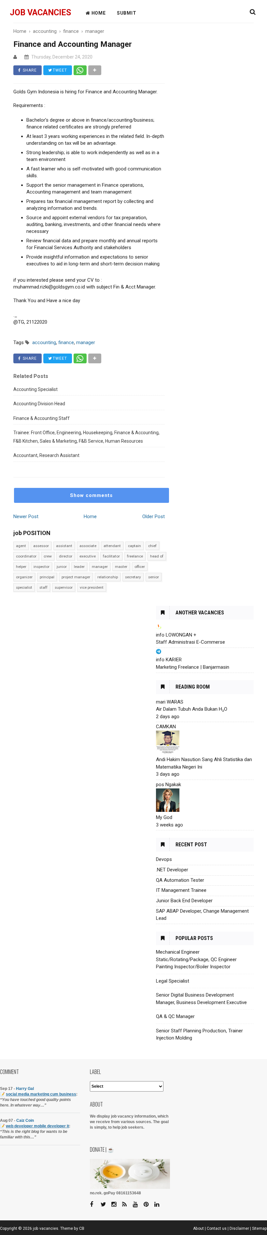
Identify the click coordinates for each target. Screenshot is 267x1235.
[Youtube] (138, 1204)
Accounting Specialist (35, 389)
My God (164, 817)
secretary (133, 577)
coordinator (26, 556)
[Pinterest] (148, 1204)
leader (79, 566)
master (121, 566)
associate (87, 546)
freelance (135, 556)
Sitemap (259, 1228)
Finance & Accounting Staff (41, 418)
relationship (107, 577)
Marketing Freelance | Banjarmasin (192, 667)
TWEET (59, 70)
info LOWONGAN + (176, 635)
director (65, 556)
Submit (126, 13)
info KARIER (169, 660)
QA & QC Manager (175, 1016)
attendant (112, 546)
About (198, 1228)
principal (47, 577)
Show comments (91, 495)
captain (134, 546)
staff (43, 587)
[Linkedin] (159, 1204)
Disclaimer (239, 1228)
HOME (98, 13)
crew (48, 556)
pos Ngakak (168, 784)
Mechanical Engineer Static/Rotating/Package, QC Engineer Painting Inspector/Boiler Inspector (196, 959)
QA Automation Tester (180, 880)
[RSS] (127, 1204)
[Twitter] (105, 1204)
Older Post (153, 516)
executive (87, 556)
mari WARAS (169, 702)
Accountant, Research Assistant (46, 455)
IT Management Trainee (181, 890)
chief (152, 546)
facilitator (111, 556)
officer (139, 566)
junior (62, 566)
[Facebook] (95, 1204)
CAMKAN (166, 727)
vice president (92, 587)
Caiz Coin (25, 1120)
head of (156, 556)
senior (153, 577)
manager (100, 566)
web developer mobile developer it (37, 1126)
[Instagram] (116, 1204)
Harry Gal (25, 1088)
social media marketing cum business (41, 1094)
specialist (24, 587)
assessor (41, 546)
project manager (76, 577)
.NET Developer (172, 870)
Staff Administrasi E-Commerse (190, 642)
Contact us (217, 1228)
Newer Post (25, 516)
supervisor (64, 587)
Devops (164, 859)
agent (21, 546)
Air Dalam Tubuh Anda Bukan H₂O (191, 709)
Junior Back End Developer (184, 901)
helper (21, 566)
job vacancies (40, 12)
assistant (64, 546)
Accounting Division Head (39, 403)
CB (81, 1228)
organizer (24, 577)
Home (90, 516)
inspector (41, 566)
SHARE (29, 70)
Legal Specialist (172, 981)
